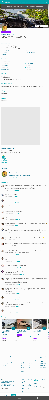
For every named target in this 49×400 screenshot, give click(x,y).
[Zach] (2, 279)
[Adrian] (2, 224)
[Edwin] (2, 218)
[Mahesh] (2, 266)
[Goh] (2, 251)
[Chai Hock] (2, 303)
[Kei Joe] (2, 310)
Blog (29, 388)
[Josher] (2, 297)
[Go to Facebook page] (41, 379)
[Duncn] (2, 186)
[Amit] (2, 229)
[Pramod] (2, 206)
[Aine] (2, 244)
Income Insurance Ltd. (36, 386)
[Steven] (2, 212)
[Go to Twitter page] (42, 379)
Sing (8, 34)
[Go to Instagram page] (44, 379)
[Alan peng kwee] (2, 271)
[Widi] (2, 200)
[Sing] (4, 174)
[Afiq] (2, 195)
